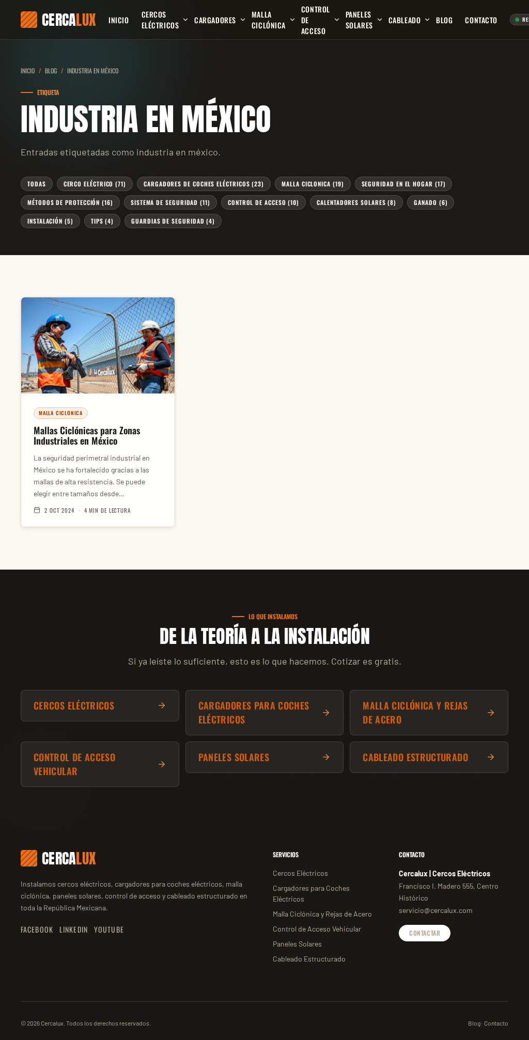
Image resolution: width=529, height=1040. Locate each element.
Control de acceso (315, 20)
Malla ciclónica (269, 19)
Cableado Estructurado (309, 958)
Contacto (481, 19)
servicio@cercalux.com (436, 910)
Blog (444, 19)
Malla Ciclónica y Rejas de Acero (322, 913)
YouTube (109, 929)
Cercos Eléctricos (160, 19)
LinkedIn (73, 929)
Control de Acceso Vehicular (317, 928)
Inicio (118, 19)
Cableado (404, 19)
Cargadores (215, 19)
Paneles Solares (359, 19)
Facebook (37, 929)
